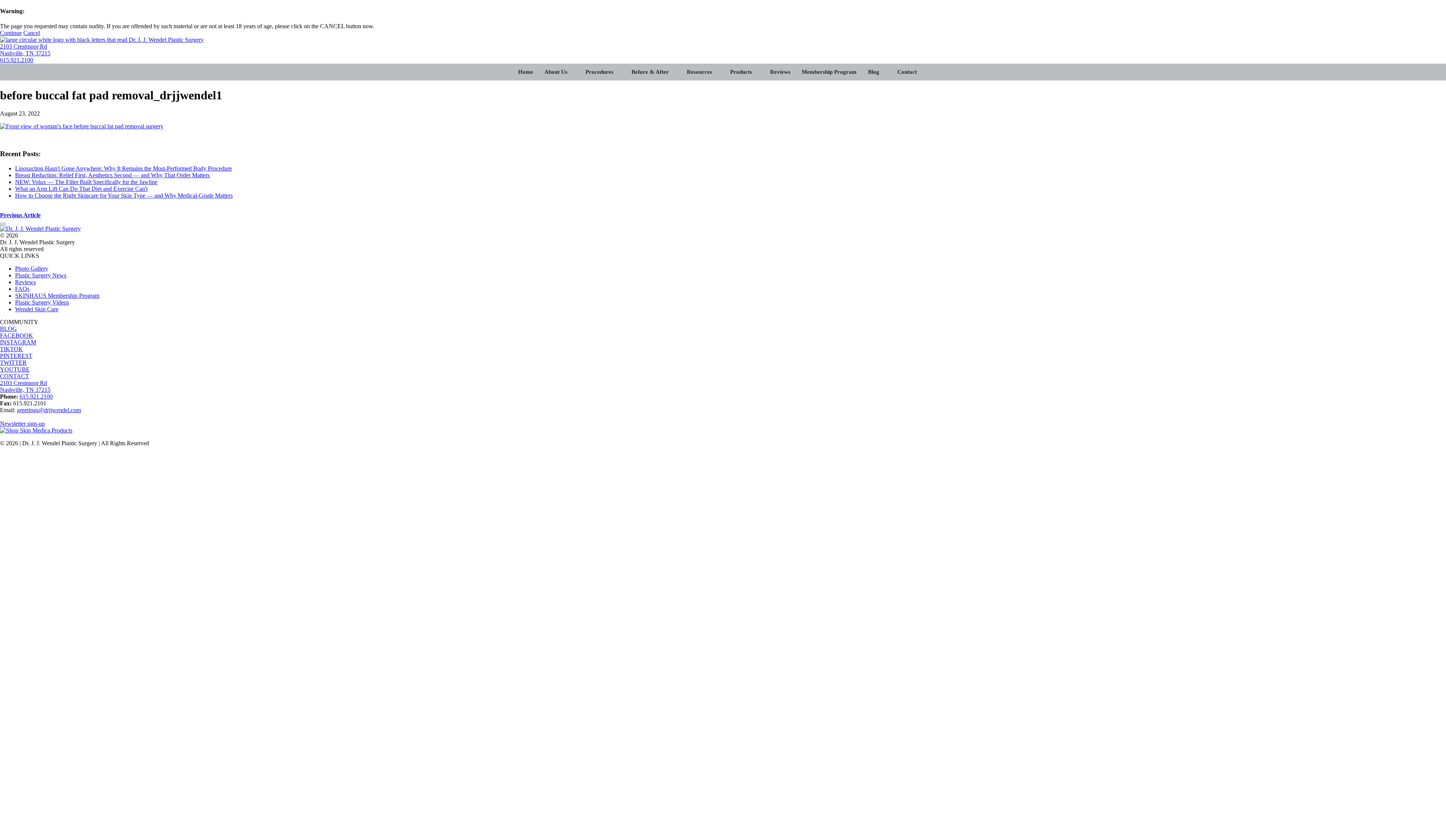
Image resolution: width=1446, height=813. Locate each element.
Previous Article (20, 215)
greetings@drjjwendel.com (49, 410)
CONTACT (14, 376)
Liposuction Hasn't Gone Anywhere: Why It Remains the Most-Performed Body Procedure (123, 168)
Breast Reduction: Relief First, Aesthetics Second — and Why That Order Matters (112, 175)
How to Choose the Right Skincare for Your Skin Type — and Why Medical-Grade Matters (124, 195)
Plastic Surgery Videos (42, 302)
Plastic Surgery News (40, 275)
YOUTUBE (15, 369)
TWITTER (13, 362)
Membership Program (829, 72)
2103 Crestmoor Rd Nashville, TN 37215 (25, 49)
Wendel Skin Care (36, 309)
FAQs (22, 289)
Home (525, 72)
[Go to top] (3, 224)
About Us (556, 72)
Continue (11, 33)
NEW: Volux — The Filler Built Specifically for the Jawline (86, 182)
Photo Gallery (31, 268)
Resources (699, 72)
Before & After (650, 72)
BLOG (8, 329)
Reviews (780, 72)
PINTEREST (16, 356)
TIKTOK (11, 349)
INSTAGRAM (18, 342)
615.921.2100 (16, 60)
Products (741, 72)
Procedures (599, 72)
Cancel (31, 33)
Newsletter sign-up (22, 423)
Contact (907, 72)
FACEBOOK (16, 335)
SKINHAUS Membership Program (57, 295)
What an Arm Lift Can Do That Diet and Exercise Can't (81, 189)
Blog (873, 72)
